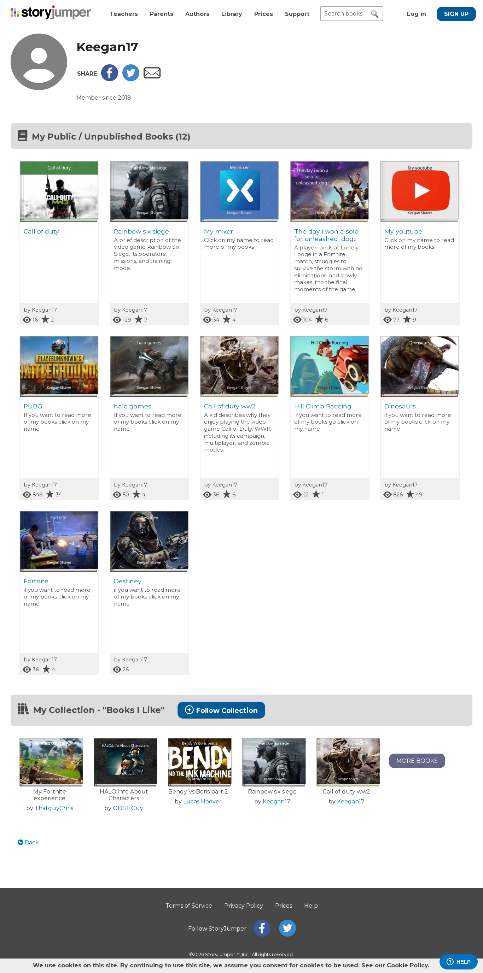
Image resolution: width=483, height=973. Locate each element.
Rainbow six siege (141, 231)
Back (31, 842)
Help (311, 905)
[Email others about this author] (152, 76)
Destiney (127, 581)
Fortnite (36, 581)
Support (297, 14)
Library (231, 14)
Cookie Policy (407, 965)
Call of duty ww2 (230, 406)
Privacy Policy (243, 905)
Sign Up (456, 14)
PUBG (33, 406)
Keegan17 (276, 801)
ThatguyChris (54, 808)
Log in (416, 14)
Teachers (124, 14)
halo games (132, 406)
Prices (263, 14)
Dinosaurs (400, 406)
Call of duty (41, 231)
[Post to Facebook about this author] (109, 79)
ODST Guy (128, 808)
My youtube (403, 231)
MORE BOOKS (417, 760)
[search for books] (375, 14)
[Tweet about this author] (130, 79)
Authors (197, 14)
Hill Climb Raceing (322, 406)
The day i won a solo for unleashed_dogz (326, 235)
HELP (463, 962)
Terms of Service (188, 905)
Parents (161, 14)
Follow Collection (227, 710)
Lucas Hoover (202, 801)
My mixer (218, 231)
